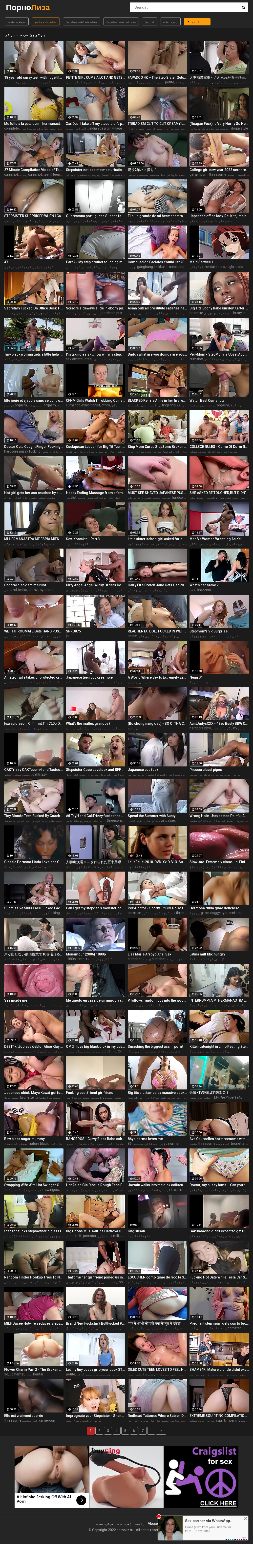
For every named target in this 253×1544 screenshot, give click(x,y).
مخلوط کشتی (199, 544)
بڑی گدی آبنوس (107, 1143)
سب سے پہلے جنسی (157, 497)
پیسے (19, 1051)
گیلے (193, 1420)
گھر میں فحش (166, 1328)
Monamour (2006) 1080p (86, 954)
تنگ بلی (83, 728)
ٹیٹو (8, 774)
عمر (94, 728)
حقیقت (62, 405)
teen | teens (52, 174)
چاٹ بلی (196, 221)
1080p (71, 959)
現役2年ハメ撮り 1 (142, 170)
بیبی (205, 1190)
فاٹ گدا (196, 959)
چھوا (193, 1051)
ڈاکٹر (47, 451)
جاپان (133, 682)
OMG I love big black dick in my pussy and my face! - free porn (95, 1046)
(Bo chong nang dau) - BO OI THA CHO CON (157, 723)
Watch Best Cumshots (207, 400)
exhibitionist (90, 405)
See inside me (15, 1000)
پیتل (99, 959)
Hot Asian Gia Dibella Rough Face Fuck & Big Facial (95, 1185)
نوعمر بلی (117, 82)
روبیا (194, 913)
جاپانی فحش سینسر (163, 174)
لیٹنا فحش (99, 1005)
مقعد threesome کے (210, 1143)
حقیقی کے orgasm (42, 405)
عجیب (82, 497)
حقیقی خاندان (105, 359)
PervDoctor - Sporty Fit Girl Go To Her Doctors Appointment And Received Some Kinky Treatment (157, 908)
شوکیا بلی (185, 636)
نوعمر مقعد (219, 1190)
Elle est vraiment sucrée (23, 1416)
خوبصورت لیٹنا (160, 221)
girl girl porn (199, 174)
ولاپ (85, 128)
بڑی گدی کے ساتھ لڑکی (27, 1236)
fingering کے (175, 405)
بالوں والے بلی (151, 313)
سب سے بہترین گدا (85, 1097)
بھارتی (10, 544)
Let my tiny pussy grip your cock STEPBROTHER (95, 1370)
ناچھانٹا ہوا (77, 544)
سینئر (138, 1143)
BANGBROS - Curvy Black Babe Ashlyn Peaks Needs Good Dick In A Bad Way (95, 1139)
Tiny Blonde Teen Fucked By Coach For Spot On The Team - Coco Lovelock (33, 816)
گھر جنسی (36, 1190)
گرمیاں (205, 451)
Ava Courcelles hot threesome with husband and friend (219, 1139)
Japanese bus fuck (143, 770)
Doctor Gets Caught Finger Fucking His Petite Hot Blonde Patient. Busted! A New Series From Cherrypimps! (33, 447)
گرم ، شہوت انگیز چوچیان (109, 174)
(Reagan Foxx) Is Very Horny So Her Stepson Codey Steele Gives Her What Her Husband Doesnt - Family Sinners (219, 124)
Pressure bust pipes (206, 770)
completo (11, 128)
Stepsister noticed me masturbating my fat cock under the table (95, 170)
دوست (220, 1143)
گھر (20, 544)
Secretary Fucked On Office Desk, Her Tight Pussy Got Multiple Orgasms (33, 308)
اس (84, 267)
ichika (22, 590)
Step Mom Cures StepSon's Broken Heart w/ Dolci (157, 447)
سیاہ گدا (19, 1143)
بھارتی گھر (137, 1328)
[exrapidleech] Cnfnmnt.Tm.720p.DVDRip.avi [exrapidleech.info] (33, 723)
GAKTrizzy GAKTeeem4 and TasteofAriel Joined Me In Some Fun (33, 770)
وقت (114, 1282)
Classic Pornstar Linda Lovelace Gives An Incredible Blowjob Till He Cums (33, 862)
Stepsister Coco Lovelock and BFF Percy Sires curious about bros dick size (95, 770)
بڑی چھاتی (178, 1420)
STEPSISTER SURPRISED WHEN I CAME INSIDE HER (33, 216)
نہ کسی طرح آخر (158, 1097)
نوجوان (171, 544)
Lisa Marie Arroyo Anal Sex (149, 954)
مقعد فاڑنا (159, 1420)
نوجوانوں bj (34, 128)
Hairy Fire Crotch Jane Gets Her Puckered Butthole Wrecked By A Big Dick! (157, 585)
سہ (6, 313)
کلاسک (39, 867)
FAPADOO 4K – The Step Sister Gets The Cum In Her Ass (157, 77)
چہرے (132, 267)
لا (110, 1005)
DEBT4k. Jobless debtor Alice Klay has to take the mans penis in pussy (33, 1046)
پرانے (159, 1143)
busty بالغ (237, 728)
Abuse (153, 1523)
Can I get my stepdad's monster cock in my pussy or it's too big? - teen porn (95, 908)
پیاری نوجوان (119, 1374)
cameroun (47, 1420)
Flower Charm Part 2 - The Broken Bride (33, 1370)
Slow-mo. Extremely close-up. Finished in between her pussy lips (219, 862)
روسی (235, 1374)
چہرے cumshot (31, 174)
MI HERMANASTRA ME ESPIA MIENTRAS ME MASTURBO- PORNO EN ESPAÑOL (33, 539)
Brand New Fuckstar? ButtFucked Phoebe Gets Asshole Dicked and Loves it (95, 1323)
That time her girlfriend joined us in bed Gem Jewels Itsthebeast (95, 1277)
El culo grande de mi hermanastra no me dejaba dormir (157, 216)
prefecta (235, 913)
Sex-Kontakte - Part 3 (83, 539)
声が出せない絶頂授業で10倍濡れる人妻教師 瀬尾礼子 (33, 954)
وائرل (133, 128)
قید (7, 728)
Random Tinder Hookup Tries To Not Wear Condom (33, 1277)
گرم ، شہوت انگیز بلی (83, 82)
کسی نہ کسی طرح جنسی (41, 1051)
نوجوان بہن (137, 82)
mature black (38, 1143)
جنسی (51, 544)
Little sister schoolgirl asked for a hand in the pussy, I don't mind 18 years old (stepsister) (157, 539)
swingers (52, 1190)
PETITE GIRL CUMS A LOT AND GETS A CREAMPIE (95, 77)
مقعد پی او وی (146, 1051)
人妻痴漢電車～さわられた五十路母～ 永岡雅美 (219, 77)
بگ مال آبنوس (76, 1143)
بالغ (193, 82)
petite (169, 82)
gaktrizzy (39, 774)
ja (67, 636)
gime (205, 913)
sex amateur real (79, 359)
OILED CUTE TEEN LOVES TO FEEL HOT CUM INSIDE (157, 1370)
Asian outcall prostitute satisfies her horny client (157, 308)
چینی (193, 1097)
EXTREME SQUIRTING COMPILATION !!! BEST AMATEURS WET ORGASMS (219, 1416)
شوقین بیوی (137, 221)
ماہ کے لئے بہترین (121, 21)
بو (137, 728)
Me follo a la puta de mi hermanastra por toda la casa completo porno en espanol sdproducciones (33, 124)
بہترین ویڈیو (46, 21)
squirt (220, 1420)
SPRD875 (73, 631)
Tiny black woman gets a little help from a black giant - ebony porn (33, 354)
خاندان (96, 1420)
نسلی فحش (11, 1097)
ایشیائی (196, 267)
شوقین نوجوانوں (107, 221)
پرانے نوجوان (110, 728)
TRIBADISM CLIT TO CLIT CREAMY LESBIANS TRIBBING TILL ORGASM (157, 124)
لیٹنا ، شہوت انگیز (151, 1282)
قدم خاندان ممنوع (211, 1328)
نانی (148, 1143)
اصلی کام (183, 82)
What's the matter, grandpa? (88, 723)
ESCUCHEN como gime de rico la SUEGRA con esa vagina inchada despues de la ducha (157, 1277)
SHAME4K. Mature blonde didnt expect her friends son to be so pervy (219, 1370)
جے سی (132, 174)
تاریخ (150, 21)
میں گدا (86, 313)
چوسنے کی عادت (218, 128)
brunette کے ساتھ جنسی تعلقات (52, 1097)
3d (6, 1374)
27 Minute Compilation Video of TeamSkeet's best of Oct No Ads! (33, 170)
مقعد (52, 497)
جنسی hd (10, 590)
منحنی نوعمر (62, 82)
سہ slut (71, 497)
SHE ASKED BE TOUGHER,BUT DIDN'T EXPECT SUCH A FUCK (219, 493)
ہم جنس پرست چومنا (88, 820)
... (151, 1431)
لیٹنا (208, 959)
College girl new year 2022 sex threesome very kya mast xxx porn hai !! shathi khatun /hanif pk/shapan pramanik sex (219, 170)
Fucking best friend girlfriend (89, 1093)
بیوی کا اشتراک (60, 682)
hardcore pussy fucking (120, 313)
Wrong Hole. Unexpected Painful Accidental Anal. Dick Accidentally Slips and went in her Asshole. (219, 816)
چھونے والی (108, 267)
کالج (216, 451)
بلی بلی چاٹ (137, 405)
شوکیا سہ (57, 313)
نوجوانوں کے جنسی (228, 1282)
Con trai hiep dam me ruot (25, 585)
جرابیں (154, 405)
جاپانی (145, 682)
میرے (171, 959)
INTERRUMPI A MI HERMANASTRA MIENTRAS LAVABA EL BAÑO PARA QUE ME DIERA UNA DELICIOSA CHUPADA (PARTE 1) (219, 1000)
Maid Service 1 (201, 262)
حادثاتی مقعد (201, 820)
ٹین (179, 959)
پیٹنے (27, 1420)
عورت (30, 359)
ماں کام (83, 1005)
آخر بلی (166, 1190)
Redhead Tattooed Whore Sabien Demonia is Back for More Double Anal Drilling (157, 1416)
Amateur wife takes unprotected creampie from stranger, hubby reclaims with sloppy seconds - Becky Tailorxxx (33, 677)
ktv (216, 1097)
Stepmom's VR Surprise (209, 631)
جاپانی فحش (50, 959)
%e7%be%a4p (231, 1097)
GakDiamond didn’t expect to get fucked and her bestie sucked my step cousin (219, 1231)
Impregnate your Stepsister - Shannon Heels (95, 1416)
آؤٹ (131, 728)
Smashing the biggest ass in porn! (155, 1046)
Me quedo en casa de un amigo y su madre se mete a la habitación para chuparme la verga (95, 1000)
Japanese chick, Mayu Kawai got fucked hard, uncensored (33, 1093)
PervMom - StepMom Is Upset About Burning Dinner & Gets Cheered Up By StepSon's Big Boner (219, 354)
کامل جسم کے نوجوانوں (146, 544)
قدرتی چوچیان (215, 313)
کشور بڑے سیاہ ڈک (114, 682)
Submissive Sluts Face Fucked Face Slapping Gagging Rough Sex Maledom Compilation (33, 908)
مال (131, 1051)
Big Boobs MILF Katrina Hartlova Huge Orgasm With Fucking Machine (95, 1231)
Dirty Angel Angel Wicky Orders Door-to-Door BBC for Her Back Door (95, 585)
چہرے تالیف (38, 913)
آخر (185, 774)
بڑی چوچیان (231, 82)
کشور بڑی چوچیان (36, 82)
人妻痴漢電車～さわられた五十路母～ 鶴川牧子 (95, 862)
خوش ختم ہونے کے (108, 497)
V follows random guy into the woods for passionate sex (157, 1000)
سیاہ (79, 1051)
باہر (193, 128)
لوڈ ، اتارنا (209, 82)
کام (202, 128)
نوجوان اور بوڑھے (204, 1374)
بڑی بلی (121, 913)
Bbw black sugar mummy (24, 1139)
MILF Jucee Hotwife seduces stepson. (33, 1323)
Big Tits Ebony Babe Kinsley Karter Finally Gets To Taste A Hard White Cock (219, 308)
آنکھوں (134, 1190)
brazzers (204, 590)
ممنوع (82, 174)
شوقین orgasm (15, 405)
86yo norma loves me (145, 1139)
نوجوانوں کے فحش (113, 774)
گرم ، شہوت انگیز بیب (124, 1097)
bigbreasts (235, 267)
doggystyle (239, 128)
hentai (210, 267)
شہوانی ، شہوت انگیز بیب (148, 359)
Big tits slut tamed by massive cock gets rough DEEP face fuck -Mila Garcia (157, 1093)
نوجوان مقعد (42, 636)
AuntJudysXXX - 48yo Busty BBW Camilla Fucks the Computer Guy (219, 723)
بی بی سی (92, 682)
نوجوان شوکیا (185, 221)
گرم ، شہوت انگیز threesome (167, 913)
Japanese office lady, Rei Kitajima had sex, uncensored (219, 216)
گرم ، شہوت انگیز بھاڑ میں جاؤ (214, 867)
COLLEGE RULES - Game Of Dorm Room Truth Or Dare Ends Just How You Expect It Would (219, 447)
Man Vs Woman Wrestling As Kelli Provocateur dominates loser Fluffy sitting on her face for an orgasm (219, 539)
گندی (132, 820)
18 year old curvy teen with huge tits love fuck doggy (33, 77)
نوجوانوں (156, 82)
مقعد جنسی (57, 128)
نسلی (90, 590)
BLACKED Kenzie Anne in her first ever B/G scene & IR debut (157, 400)
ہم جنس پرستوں (223, 1236)
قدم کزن (243, 1236)
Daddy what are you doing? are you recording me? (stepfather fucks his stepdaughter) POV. (157, 354)
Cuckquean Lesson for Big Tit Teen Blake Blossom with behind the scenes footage (95, 447)
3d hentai (17, 1374)
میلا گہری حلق (200, 1236)
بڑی (140, 820)
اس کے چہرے (149, 1190)
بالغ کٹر (219, 728)
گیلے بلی (73, 267)
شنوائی (145, 590)
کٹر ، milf (74, 1236)
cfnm (106, 405)
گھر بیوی (73, 128)
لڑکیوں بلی (239, 1190)
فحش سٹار (173, 1051)
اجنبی (41, 682)
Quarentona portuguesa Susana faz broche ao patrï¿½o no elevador (95, 216)
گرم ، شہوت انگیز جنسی (22, 221)
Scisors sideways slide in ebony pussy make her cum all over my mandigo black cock (95, 308)
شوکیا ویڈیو (35, 544)
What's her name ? (204, 585)
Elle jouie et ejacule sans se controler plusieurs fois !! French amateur (33, 400)
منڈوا (90, 451)
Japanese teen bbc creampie (89, 677)
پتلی (164, 590)
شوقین (185, 174)
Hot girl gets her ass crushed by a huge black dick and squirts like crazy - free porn (33, 493)
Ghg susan (136, 1231)
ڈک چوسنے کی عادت (26, 959)
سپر (90, 497)
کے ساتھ (28, 682)
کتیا (8, 1005)
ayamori (46, 590)
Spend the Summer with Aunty (151, 816)
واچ (114, 405)
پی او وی (224, 1051)
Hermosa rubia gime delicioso (214, 908)
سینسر (143, 174)
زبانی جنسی (219, 544)
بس (130, 774)
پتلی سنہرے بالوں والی (45, 820)
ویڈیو (9, 267)
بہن (69, 1420)
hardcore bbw (200, 728)
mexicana (176, 267)
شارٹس (92, 267)
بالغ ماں (152, 820)
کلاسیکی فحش (13, 867)
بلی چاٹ (59, 451)
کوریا (16, 728)
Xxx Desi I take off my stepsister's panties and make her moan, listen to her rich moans (95, 124)
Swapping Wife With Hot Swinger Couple (33, 1185)
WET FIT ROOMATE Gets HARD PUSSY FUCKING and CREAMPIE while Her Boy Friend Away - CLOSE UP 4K (33, 631)
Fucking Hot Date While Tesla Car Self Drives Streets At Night (219, 1277)
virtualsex (168, 820)
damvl (33, 590)
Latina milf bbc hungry (207, 954)
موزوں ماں (136, 451)
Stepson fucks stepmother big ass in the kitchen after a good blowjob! (33, 1231)
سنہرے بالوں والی (110, 590)
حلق (179, 405)
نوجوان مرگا (14, 820)
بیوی (152, 1328)
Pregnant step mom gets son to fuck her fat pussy (219, 1323)
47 (6, 262)
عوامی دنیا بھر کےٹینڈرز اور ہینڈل (95, 867)
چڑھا (172, 636)
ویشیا (133, 313)
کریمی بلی (147, 128)
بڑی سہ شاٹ (74, 451)
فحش (41, 128)
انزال (9, 497)
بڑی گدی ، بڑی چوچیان (83, 1282)
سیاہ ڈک (72, 313)
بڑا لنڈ (237, 405)
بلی (105, 82)
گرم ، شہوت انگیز (28, 1005)
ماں (218, 959)
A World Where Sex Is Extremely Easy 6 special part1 (157, 677)
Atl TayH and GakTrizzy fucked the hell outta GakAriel (95, 816)
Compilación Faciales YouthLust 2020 (157, 262)
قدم (76, 1420)
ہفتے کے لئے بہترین (82, 21)
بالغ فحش (217, 636)
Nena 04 (196, 677)
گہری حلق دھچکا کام (221, 359)
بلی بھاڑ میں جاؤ (152, 636)
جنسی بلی (225, 221)
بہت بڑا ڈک (12, 82)
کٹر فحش (72, 774)
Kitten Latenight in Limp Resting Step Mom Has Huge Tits (219, 1046)
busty (237, 313)
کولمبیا (196, 1005)
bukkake (161, 267)
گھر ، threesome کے (105, 820)
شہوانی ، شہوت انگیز (40, 728)
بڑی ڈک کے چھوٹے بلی (101, 1051)
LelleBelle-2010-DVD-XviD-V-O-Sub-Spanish (157, 862)
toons (220, 267)
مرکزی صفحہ (16, 21)
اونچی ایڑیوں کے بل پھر (29, 313)
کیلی (193, 451)
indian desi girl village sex (108, 128)
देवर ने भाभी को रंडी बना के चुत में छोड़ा (154, 1323)
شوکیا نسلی (13, 1282)
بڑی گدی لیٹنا (15, 1190)
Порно (19, 7)
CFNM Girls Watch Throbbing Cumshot (95, 400)
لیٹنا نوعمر (180, 359)
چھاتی (71, 174)
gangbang (145, 267)
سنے (91, 959)
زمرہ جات (170, 21)
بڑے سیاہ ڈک (104, 913)
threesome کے (21, 1420)
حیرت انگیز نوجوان (229, 820)
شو (130, 497)
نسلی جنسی (38, 497)
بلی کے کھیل (75, 1328)
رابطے (140, 1523)
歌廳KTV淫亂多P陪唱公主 (209, 1093)
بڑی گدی (56, 1143)
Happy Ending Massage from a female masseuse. (95, 493)
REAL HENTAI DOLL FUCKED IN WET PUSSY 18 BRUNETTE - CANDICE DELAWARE (157, 631)
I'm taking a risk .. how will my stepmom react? (95, 354)
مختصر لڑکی (86, 1374)
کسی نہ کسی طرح (238, 636)
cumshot (11, 174)
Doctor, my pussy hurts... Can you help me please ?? (219, 1185)
